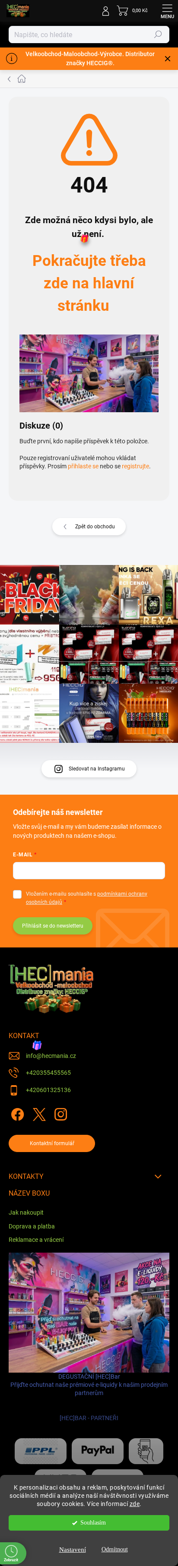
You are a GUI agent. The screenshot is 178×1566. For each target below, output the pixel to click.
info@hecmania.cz (51, 1055)
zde (135, 1503)
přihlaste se (83, 466)
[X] (37, 1112)
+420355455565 (48, 1072)
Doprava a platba (32, 1226)
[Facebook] (16, 1112)
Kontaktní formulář (52, 1143)
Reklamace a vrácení (36, 1239)
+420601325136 (48, 1089)
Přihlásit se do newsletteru (52, 926)
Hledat (158, 35)
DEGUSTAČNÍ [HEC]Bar (89, 1397)
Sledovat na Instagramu (97, 769)
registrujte (135, 466)
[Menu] (167, 11)
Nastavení (72, 1549)
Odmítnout (115, 1549)
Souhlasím (93, 1522)
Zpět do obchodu (95, 527)
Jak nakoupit (26, 1212)
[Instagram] (59, 1112)
